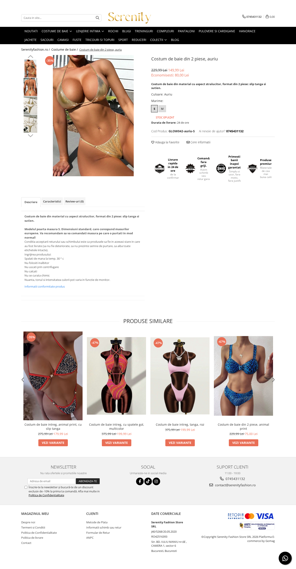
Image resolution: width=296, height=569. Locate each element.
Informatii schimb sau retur (103, 527)
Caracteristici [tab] (52, 201)
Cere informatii (200, 142)
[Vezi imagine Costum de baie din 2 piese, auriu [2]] (30, 105)
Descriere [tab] (30, 202)
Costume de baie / (65, 49)
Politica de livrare (32, 538)
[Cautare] (97, 17)
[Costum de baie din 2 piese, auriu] (93, 115)
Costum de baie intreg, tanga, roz (180, 424)
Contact (26, 543)
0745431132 (235, 479)
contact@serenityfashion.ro (235, 485)
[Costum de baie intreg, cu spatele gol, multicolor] (116, 376)
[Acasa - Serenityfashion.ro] (129, 18)
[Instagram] (156, 481)
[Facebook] (140, 481)
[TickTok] (148, 481)
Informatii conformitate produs (44, 286)
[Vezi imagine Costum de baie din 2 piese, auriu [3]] (30, 124)
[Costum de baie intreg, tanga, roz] (180, 375)
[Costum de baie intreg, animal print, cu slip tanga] (53, 375)
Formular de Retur (98, 533)
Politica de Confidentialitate (46, 495)
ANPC (90, 538)
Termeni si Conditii (33, 527)
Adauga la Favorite (166, 142)
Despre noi (28, 522)
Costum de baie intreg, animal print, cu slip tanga (53, 426)
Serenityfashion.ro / (36, 49)
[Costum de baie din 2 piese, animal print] (243, 376)
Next (30, 135)
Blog (175, 40)
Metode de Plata (96, 522)
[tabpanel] (93, 115)
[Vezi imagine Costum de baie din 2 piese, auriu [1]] (30, 87)
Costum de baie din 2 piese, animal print (243, 426)
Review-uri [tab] (74, 201)
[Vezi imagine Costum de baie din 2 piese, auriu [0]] (30, 69)
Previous (30, 57)
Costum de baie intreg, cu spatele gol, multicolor (116, 426)
